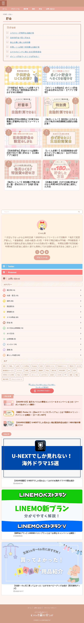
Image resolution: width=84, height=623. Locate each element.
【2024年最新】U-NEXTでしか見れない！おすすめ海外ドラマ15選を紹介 (43, 480)
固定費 (33, 370)
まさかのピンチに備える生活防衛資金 (25, 51)
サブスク (19, 370)
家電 (27, 370)
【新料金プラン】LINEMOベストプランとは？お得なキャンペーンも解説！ (44, 533)
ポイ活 (79, 366)
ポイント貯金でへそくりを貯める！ (25, 56)
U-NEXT (25, 375)
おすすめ (44, 375)
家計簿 (26, 9)
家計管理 (5, 379)
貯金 (40, 9)
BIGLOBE (62, 370)
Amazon (34, 366)
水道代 (52, 375)
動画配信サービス (8, 370)
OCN (74, 370)
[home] (47, 252)
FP (65, 375)
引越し (11, 366)
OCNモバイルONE (8, 375)
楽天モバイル (50, 366)
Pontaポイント (61, 366)
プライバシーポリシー (50, 608)
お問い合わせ (50, 9)
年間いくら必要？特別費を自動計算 (25, 47)
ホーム (5, 9)
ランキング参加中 (42, 387)
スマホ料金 (25, 366)
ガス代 (59, 375)
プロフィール (15, 9)
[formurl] (42, 252)
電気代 (72, 366)
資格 (71, 375)
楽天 (41, 366)
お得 (17, 366)
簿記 (76, 375)
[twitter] (37, 252)
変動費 (41, 370)
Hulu (18, 375)
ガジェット (34, 375)
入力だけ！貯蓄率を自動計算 (22, 32)
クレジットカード (17, 379)
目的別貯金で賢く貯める (20, 37)
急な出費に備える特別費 (20, 42)
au (69, 370)
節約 (33, 9)
